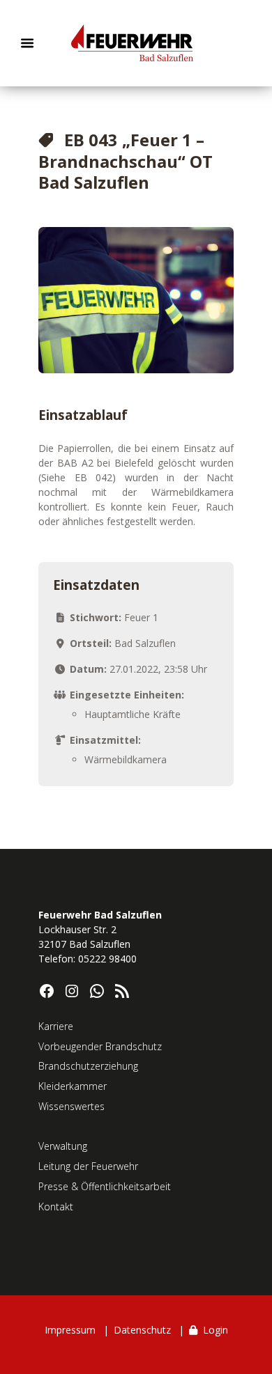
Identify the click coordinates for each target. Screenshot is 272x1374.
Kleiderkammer (72, 1086)
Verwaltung (62, 1146)
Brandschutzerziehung (88, 1065)
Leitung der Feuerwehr (88, 1166)
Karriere (55, 1026)
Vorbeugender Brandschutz (100, 1046)
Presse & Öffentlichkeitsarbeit (104, 1186)
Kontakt (55, 1206)
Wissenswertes (71, 1106)
